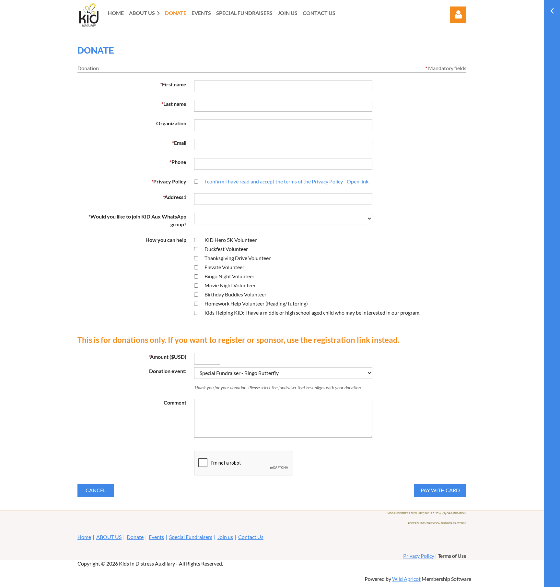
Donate (135, 537)
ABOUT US (109, 537)
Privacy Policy (418, 556)
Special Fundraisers (190, 537)
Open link (357, 181)
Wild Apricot (406, 579)
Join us (225, 537)
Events (156, 537)
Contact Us (250, 537)
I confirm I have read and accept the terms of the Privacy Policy (273, 181)
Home (84, 537)
